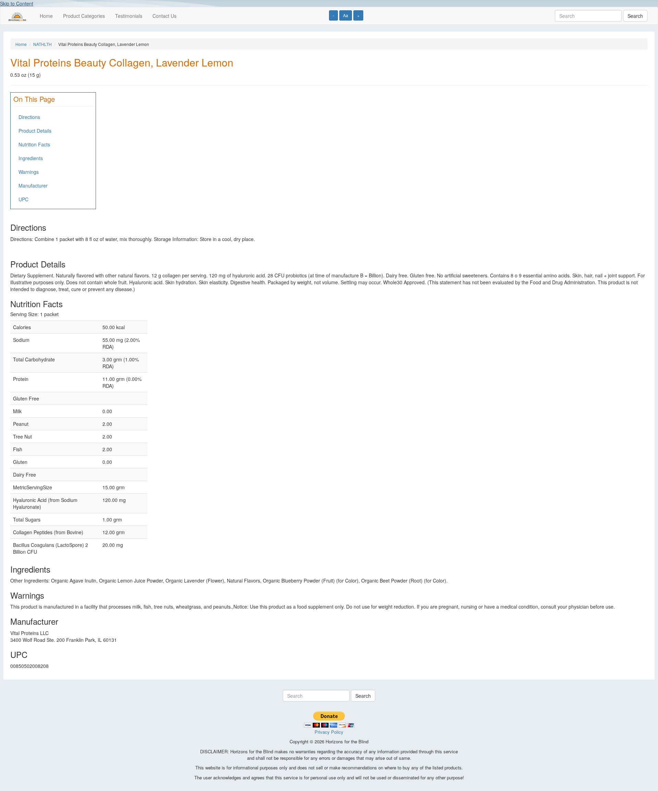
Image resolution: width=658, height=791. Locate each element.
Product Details (35, 130)
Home (46, 15)
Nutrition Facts (34, 144)
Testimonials (128, 15)
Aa (345, 15)
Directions (29, 116)
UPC (23, 199)
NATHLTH (42, 44)
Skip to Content (16, 3)
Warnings (29, 171)
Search (635, 15)
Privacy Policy (329, 732)
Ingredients (31, 158)
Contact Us (164, 15)
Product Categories (84, 15)
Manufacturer (33, 185)
